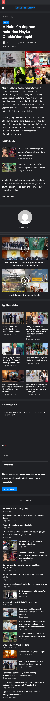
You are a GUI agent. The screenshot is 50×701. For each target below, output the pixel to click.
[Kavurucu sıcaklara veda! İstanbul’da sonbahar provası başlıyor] (10, 612)
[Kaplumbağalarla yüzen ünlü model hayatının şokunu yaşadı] (9, 167)
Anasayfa (8, 17)
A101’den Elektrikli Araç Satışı (15, 508)
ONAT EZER (10, 43)
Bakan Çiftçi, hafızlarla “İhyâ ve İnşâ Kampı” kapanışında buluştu (12, 360)
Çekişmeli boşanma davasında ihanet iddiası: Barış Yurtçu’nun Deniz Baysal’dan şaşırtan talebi (37, 331)
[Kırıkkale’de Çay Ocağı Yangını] (10, 654)
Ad (4, 446)
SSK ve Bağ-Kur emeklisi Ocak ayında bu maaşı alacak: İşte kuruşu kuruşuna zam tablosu (32, 624)
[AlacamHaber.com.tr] (25, 7)
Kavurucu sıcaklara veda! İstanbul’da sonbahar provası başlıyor (31, 611)
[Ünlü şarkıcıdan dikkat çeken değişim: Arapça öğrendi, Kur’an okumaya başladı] (9, 152)
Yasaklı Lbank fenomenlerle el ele (17, 525)
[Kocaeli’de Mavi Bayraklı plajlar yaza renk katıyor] (37, 349)
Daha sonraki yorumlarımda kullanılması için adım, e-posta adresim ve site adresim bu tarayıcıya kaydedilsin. (24, 478)
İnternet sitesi (7, 465)
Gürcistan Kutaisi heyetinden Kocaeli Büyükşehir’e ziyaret (11, 328)
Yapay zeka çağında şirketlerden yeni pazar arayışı (25, 584)
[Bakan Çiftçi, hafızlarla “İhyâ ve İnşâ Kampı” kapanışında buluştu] (13, 349)
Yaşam (16, 17)
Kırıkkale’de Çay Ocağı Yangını (32, 652)
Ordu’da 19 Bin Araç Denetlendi (16, 645)
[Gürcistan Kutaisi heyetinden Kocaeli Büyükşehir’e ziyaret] (13, 318)
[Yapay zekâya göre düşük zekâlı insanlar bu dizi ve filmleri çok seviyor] (13, 376)
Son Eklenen (25, 500)
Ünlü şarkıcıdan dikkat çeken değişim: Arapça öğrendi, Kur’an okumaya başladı (32, 152)
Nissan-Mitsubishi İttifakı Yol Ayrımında (20, 602)
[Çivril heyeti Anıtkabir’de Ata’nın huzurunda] (10, 594)
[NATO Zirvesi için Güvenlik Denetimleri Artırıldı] (10, 545)
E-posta (6, 455)
